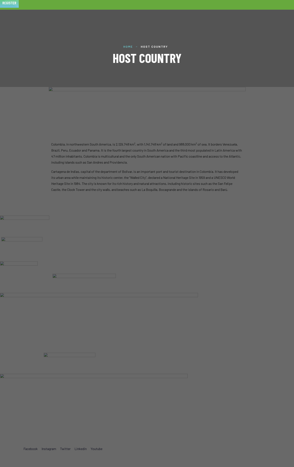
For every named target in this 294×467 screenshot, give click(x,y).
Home (128, 46)
